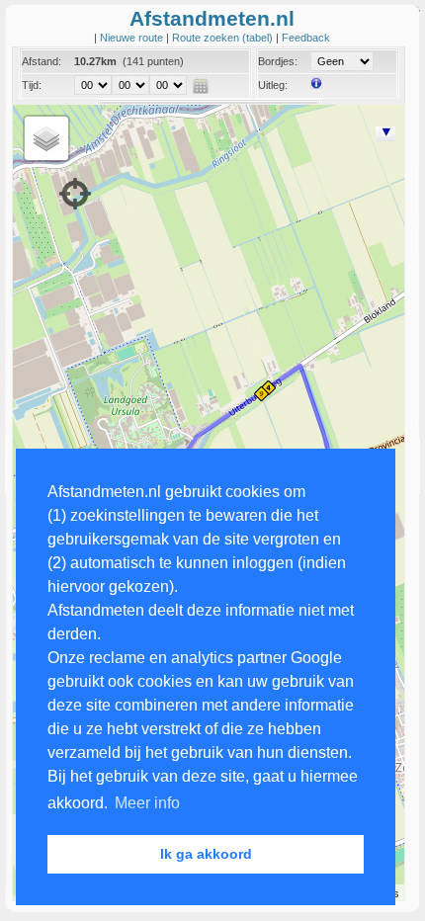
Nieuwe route (133, 37)
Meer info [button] (147, 803)
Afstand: (41, 61)
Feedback (306, 37)
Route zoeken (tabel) (224, 37)
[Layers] (46, 138)
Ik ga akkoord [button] (206, 854)
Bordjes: (278, 61)
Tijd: (32, 85)
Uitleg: (273, 85)
